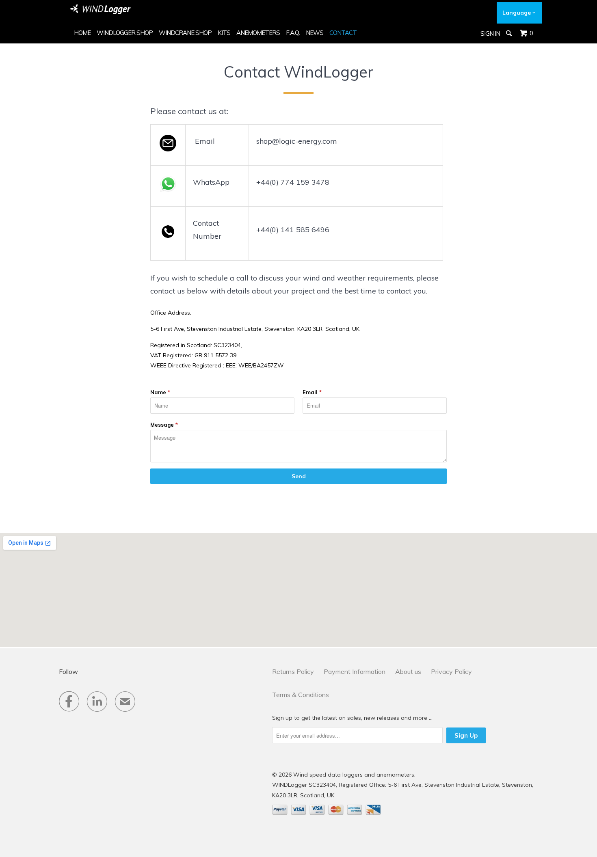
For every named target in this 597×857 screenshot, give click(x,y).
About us (408, 671)
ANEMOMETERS (258, 33)
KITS (224, 33)
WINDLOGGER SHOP (125, 33)
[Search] (509, 33)
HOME (82, 33)
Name (160, 392)
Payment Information (354, 671)
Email (312, 392)
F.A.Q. (293, 33)
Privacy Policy (451, 671)
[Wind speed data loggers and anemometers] (100, 9)
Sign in (490, 33)
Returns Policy (293, 671)
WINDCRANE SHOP (185, 33)
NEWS (314, 33)
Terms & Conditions (300, 695)
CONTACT (343, 33)
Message (164, 424)
